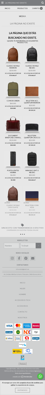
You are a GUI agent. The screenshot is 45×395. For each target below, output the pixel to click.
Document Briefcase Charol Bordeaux (13, 137)
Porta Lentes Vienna (13, 171)
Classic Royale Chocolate (13, 206)
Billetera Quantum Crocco (32, 137)
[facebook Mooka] (19, 258)
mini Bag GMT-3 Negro (32, 171)
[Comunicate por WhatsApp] (40, 376)
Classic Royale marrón (13, 67)
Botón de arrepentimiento (23, 373)
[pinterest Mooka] (26, 258)
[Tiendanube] (22, 377)
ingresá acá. (37, 371)
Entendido (22, 390)
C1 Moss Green (13, 101)
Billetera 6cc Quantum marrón (32, 102)
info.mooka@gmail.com (22, 269)
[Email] (32, 258)
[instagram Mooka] (12, 258)
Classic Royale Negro (32, 67)
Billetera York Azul (32, 206)
